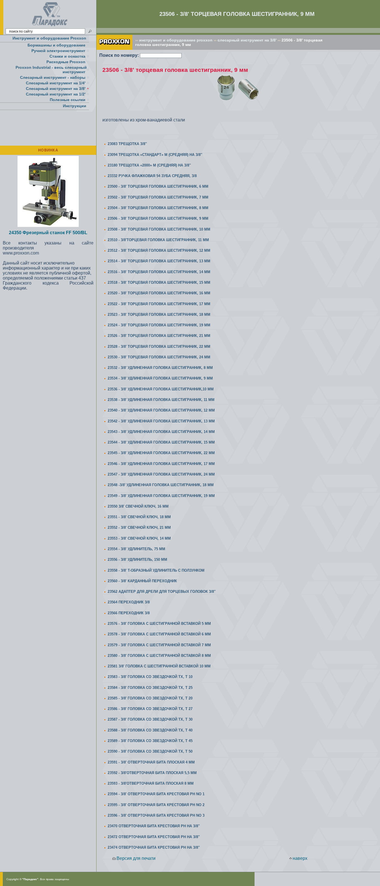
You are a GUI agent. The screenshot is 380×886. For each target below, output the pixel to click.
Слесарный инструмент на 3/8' (55, 88)
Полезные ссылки (67, 99)
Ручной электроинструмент (58, 50)
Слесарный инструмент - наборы (52, 77)
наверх (300, 858)
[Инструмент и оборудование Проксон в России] (49, 26)
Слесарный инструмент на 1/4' (55, 83)
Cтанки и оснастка (67, 56)
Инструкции (74, 106)
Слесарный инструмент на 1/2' (55, 94)
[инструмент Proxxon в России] (114, 48)
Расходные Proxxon (65, 62)
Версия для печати (136, 858)
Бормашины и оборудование (56, 45)
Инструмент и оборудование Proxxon (49, 38)
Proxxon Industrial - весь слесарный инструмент (51, 69)
